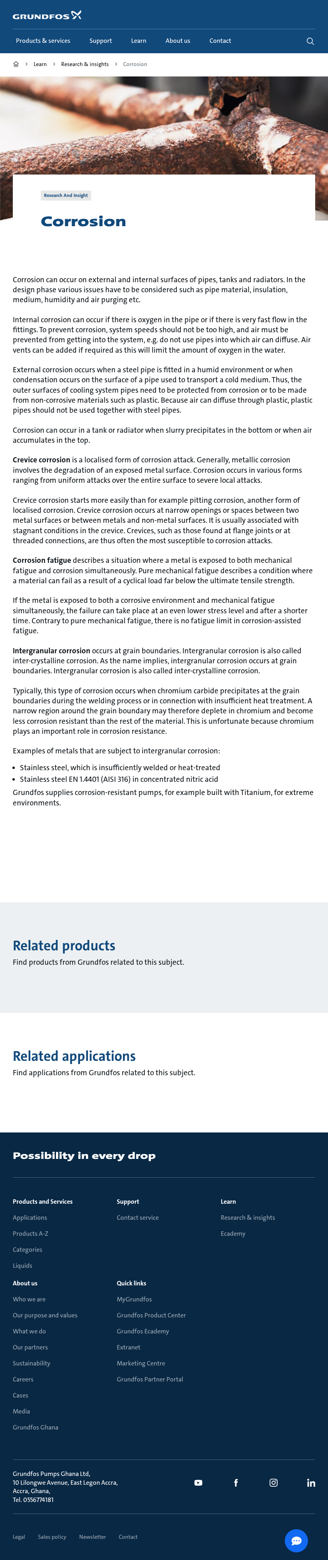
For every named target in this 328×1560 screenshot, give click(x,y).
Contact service (138, 1217)
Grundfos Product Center (151, 1315)
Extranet (128, 1347)
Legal (19, 1536)
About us (25, 1283)
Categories (27, 1249)
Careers (23, 1379)
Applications (30, 1217)
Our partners (30, 1347)
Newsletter (92, 1536)
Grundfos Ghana (35, 1427)
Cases (20, 1395)
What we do (29, 1331)
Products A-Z (30, 1233)
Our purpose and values (45, 1315)
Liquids (22, 1265)
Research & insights (248, 1217)
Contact (128, 1536)
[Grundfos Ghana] (16, 65)
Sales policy (52, 1536)
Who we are (29, 1299)
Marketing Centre (141, 1363)
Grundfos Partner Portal (150, 1379)
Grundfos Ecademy (143, 1331)
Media (21, 1411)
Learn (228, 1201)
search (310, 41)
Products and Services (43, 1201)
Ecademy (233, 1233)
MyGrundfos (134, 1299)
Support (128, 1201)
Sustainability (31, 1363)
